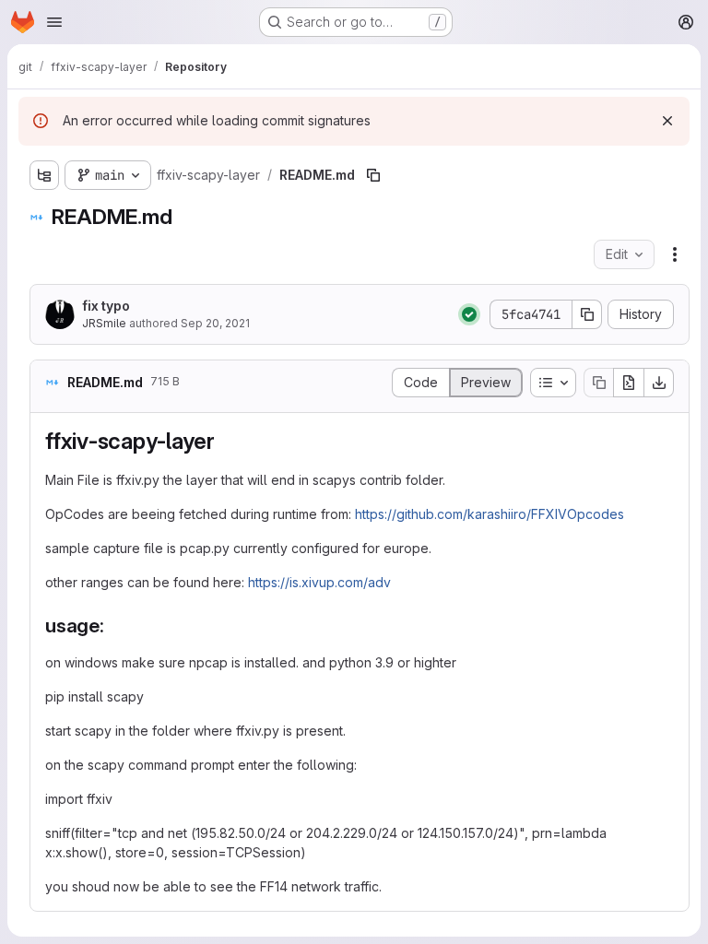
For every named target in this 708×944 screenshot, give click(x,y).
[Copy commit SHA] (587, 314)
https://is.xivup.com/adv (319, 582)
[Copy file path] (373, 175)
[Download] (659, 382)
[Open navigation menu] (54, 22)
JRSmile (104, 323)
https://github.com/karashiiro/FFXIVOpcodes (489, 514)
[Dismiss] (667, 121)
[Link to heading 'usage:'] (114, 625)
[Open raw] (628, 382)
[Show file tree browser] (44, 175)
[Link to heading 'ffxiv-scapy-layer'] (227, 441)
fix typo (106, 305)
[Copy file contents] (598, 382)
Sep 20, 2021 (215, 323)
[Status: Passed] (469, 314)
